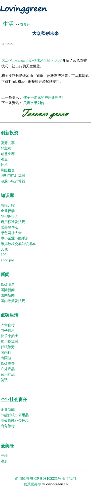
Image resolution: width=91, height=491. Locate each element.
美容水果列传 (33, 103)
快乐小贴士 (9, 336)
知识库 (7, 195)
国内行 (6, 352)
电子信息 (8, 330)
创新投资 (9, 132)
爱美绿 (7, 445)
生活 (8, 24)
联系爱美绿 (32, 484)
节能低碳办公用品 (15, 415)
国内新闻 (8, 295)
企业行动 (8, 211)
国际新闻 (8, 290)
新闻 (5, 274)
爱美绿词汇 (9, 227)
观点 (4, 159)
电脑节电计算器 (13, 181)
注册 (4, 461)
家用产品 (8, 374)
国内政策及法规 (13, 301)
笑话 (4, 380)
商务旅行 (8, 426)
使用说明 (22, 478)
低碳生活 (9, 315)
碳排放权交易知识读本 (18, 244)
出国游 (6, 358)
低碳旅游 (8, 347)
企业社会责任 (14, 399)
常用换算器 (9, 341)
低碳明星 (8, 284)
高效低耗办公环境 (15, 420)
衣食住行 (27, 24)
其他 (4, 249)
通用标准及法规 (13, 222)
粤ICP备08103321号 (45, 478)
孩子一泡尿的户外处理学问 (44, 97)
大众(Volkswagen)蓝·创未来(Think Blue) (31, 60)
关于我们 (69, 478)
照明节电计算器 (13, 175)
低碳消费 (8, 363)
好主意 (6, 148)
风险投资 (8, 170)
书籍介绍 (8, 205)
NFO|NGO (9, 216)
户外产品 (8, 369)
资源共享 (8, 143)
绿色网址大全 (11, 233)
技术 (4, 165)
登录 (4, 456)
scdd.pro (7, 260)
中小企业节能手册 (15, 238)
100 (3, 255)
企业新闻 (8, 410)
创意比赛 (8, 154)
